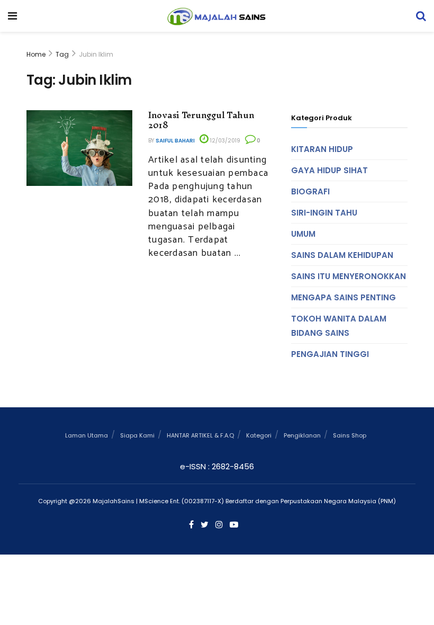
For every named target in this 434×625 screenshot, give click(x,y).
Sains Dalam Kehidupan (342, 255)
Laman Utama (86, 435)
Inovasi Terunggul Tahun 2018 (201, 120)
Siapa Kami (137, 435)
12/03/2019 (224, 141)
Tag (62, 54)
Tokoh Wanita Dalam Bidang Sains (338, 325)
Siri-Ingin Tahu (324, 212)
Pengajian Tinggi (330, 354)
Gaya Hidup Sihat (329, 170)
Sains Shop (349, 435)
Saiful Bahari (175, 141)
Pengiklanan (302, 435)
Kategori (259, 435)
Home (36, 54)
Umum (303, 233)
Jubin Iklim (96, 54)
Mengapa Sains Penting (343, 297)
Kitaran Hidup (322, 149)
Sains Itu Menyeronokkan (348, 276)
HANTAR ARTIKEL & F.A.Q (200, 435)
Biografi (310, 191)
